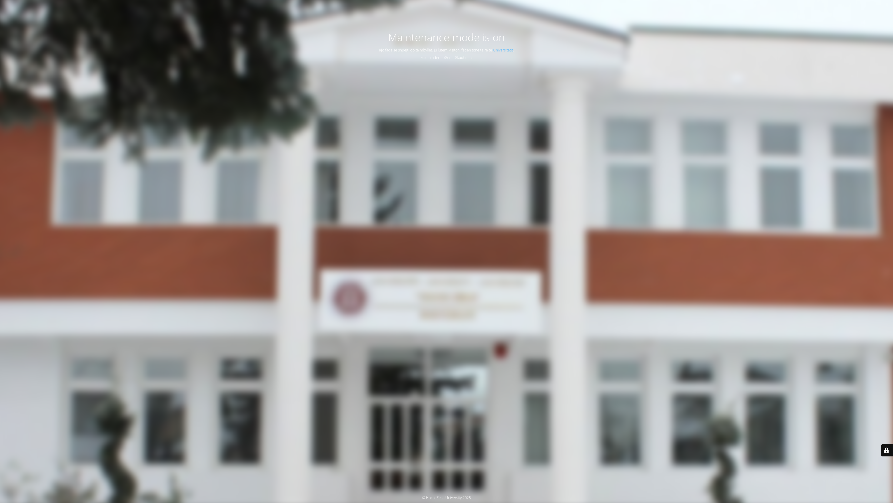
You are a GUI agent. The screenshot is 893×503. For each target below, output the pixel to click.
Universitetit (503, 50)
